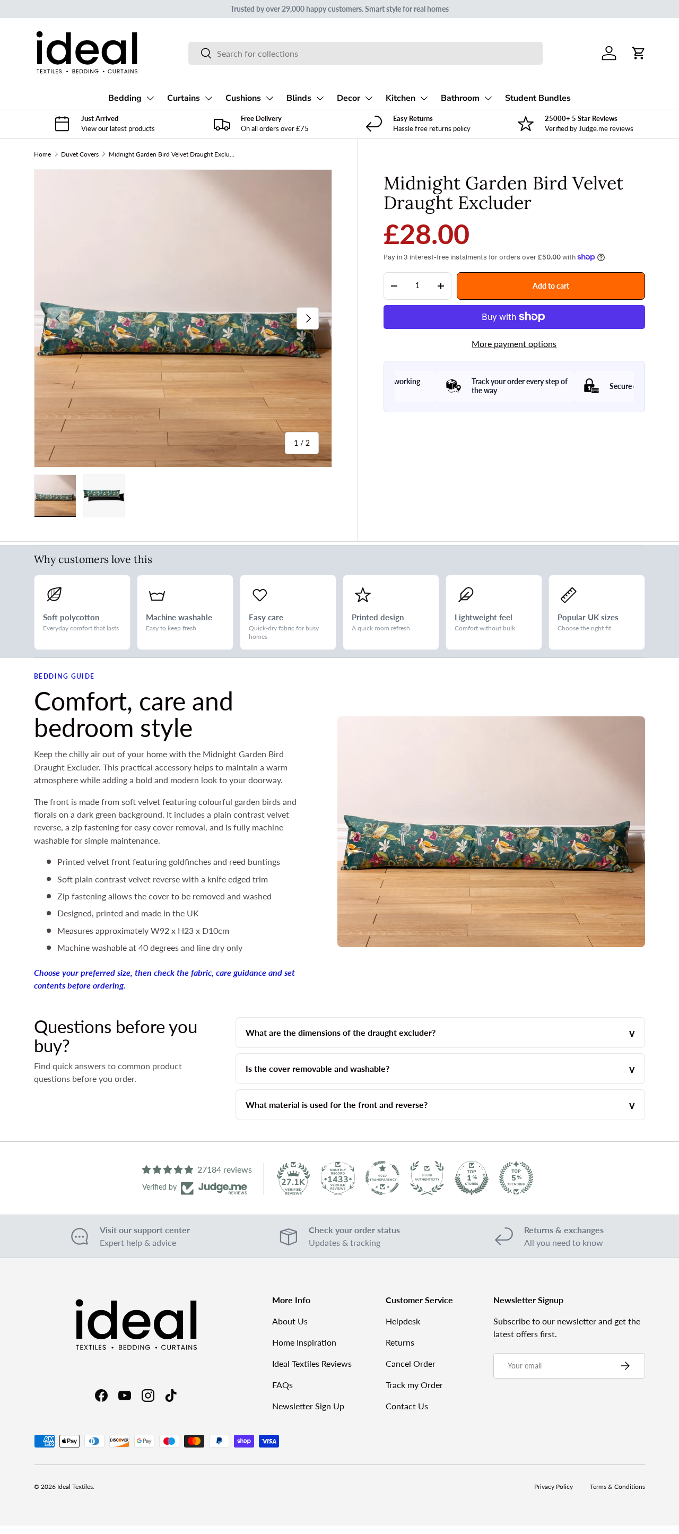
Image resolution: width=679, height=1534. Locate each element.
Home (42, 154)
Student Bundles (538, 98)
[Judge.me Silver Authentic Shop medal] (427, 1178)
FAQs (282, 1385)
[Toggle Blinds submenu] (320, 98)
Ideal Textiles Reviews (312, 1363)
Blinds (298, 98)
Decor (348, 98)
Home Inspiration (304, 1342)
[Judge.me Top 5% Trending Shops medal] (516, 1178)
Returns (400, 1342)
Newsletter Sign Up (308, 1406)
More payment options (514, 344)
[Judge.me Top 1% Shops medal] (472, 1178)
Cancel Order (411, 1363)
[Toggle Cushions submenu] (269, 98)
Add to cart (551, 285)
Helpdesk (403, 1321)
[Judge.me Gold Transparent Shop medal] (382, 1178)
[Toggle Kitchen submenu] (423, 98)
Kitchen (400, 98)
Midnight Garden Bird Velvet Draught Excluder (172, 154)
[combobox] (365, 53)
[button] (638, 53)
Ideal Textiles (75, 1486)
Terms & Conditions (617, 1486)
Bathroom (460, 98)
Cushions (243, 98)
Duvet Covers (80, 154)
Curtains (183, 98)
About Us (290, 1321)
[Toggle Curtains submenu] (208, 98)
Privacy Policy (553, 1486)
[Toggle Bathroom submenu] (488, 98)
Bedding (125, 98)
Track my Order (414, 1385)
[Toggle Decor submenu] (368, 98)
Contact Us (407, 1406)
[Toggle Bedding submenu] (150, 98)
